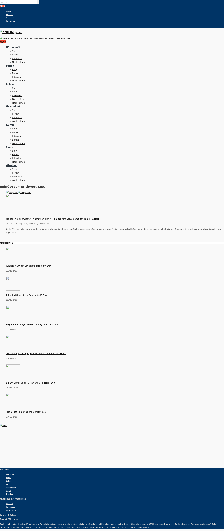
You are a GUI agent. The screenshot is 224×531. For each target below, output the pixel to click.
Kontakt (9, 14)
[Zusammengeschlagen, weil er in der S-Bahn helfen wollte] (13, 348)
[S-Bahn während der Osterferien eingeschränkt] (13, 377)
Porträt (15, 54)
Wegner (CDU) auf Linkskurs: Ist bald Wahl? (28, 265)
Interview (17, 58)
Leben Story (33, 224)
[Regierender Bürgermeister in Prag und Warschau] (13, 319)
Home (8, 11)
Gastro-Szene (19, 99)
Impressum (11, 21)
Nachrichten (18, 62)
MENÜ (2, 6)
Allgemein (23, 224)
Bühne (15, 139)
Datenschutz (12, 17)
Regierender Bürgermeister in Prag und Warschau (32, 324)
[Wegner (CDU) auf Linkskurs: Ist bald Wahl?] (13, 260)
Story (14, 51)
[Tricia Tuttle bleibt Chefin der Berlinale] (13, 406)
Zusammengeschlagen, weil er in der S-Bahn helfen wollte (36, 353)
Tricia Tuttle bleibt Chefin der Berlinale (26, 411)
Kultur (10, 124)
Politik (10, 65)
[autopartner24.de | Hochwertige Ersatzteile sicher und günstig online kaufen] (36, 38)
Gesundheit (13, 106)
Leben (10, 84)
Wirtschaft (13, 47)
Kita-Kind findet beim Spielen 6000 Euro (27, 295)
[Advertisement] (23, 446)
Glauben (11, 165)
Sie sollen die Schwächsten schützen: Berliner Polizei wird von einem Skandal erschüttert (52, 218)
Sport (9, 147)
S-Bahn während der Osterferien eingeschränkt (30, 382)
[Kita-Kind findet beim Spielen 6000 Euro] (13, 289)
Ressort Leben (45, 224)
